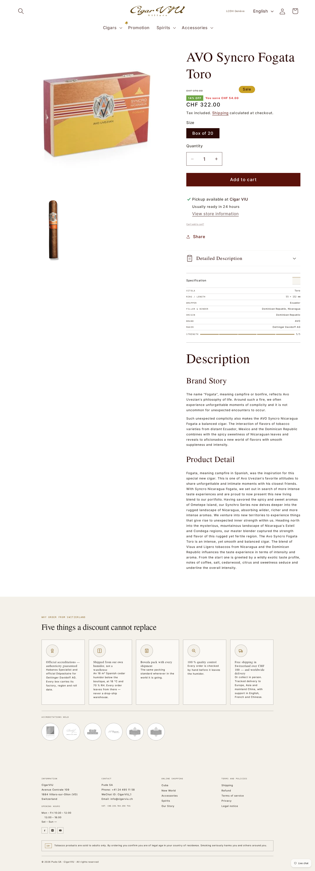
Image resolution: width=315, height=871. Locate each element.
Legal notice (229, 806)
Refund (226, 790)
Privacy (226, 800)
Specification (196, 280)
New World (169, 790)
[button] (21, 11)
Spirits (166, 800)
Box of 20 (202, 133)
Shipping (220, 113)
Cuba (165, 785)
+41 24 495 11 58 (123, 789)
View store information (215, 213)
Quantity (194, 146)
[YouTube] (60, 830)
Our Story (168, 806)
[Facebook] (45, 830)
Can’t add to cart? (195, 224)
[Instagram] (52, 830)
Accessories (170, 795)
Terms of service (232, 795)
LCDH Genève (235, 11)
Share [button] (199, 236)
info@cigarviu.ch (121, 798)
